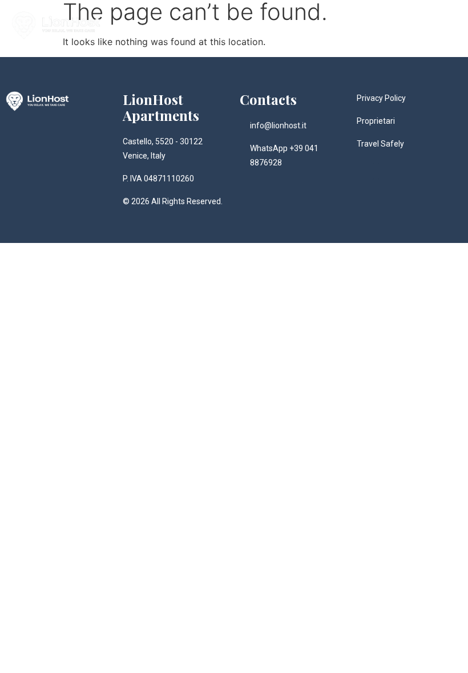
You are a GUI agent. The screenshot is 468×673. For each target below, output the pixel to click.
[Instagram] (365, 171)
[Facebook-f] (387, 171)
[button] (449, 25)
